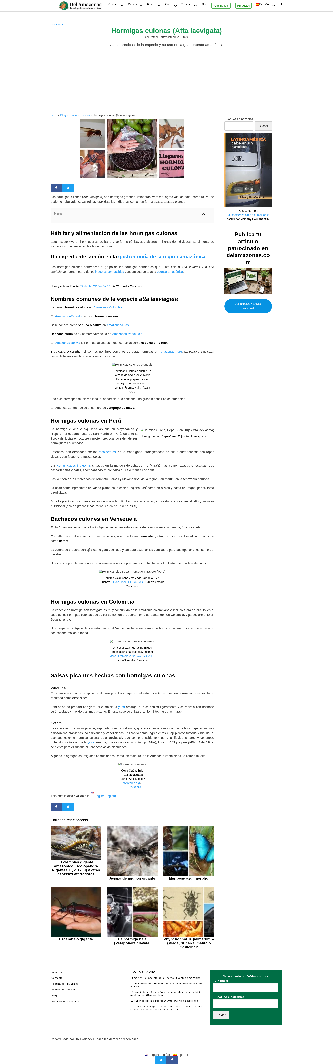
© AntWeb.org (131, 783)
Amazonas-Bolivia (67, 342)
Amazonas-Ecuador (69, 316)
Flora (168, 4)
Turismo (186, 4)
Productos (243, 5)
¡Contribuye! (221, 5)
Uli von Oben (118, 582)
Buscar (263, 126)
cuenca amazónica (170, 271)
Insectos (57, 24)
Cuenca (113, 4)
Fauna (151, 4)
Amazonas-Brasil (118, 325)
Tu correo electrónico (229, 997)
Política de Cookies (63, 989)
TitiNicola (86, 286)
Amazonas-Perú (171, 351)
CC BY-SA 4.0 (101, 286)
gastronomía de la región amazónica (162, 256)
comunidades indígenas (74, 465)
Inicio (54, 115)
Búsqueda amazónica (238, 119)
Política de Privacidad (65, 983)
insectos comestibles (109, 271)
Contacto (57, 977)
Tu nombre (221, 980)
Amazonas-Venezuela (127, 334)
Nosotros (57, 972)
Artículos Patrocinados (65, 1001)
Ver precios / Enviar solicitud (248, 306)
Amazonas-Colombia (107, 307)
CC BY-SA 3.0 (132, 787)
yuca (122, 707)
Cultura (132, 4)
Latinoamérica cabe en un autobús (248, 214)
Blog (204, 4)
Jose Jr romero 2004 (122, 655)
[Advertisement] (166, 87)
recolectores (107, 452)
